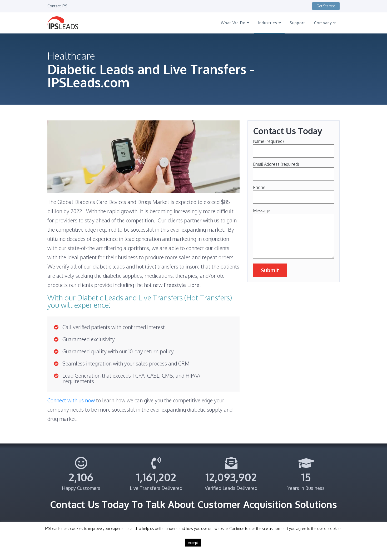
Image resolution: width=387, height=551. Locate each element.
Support (297, 23)
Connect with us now (71, 400)
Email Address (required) (276, 164)
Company (323, 23)
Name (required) (268, 141)
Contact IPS (57, 6)
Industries (268, 23)
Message (261, 210)
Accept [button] (193, 542)
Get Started (325, 6)
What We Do (234, 23)
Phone (259, 187)
